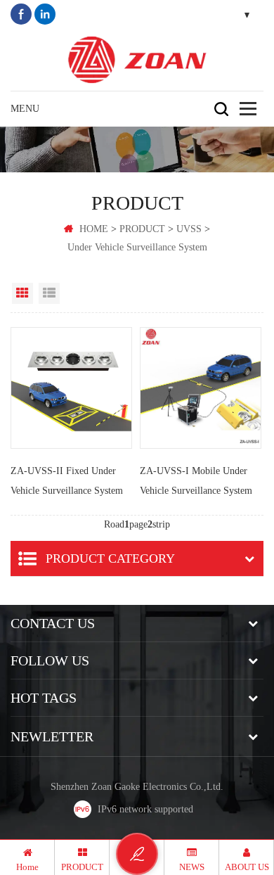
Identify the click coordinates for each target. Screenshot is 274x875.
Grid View (22, 293)
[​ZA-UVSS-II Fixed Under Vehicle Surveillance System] (71, 388)
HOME (93, 229)
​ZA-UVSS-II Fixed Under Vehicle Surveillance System (67, 481)
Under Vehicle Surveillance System (137, 247)
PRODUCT (142, 229)
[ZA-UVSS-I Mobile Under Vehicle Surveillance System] (200, 388)
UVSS (189, 229)
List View (49, 293)
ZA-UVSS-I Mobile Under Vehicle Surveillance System (196, 481)
